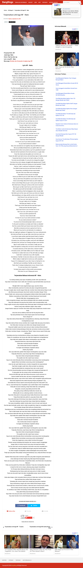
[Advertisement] (67, 158)
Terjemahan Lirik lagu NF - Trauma (14, 526)
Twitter (34, 505)
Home (5, 10)
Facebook (22, 505)
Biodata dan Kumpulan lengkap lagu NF (21, 61)
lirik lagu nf (10, 10)
